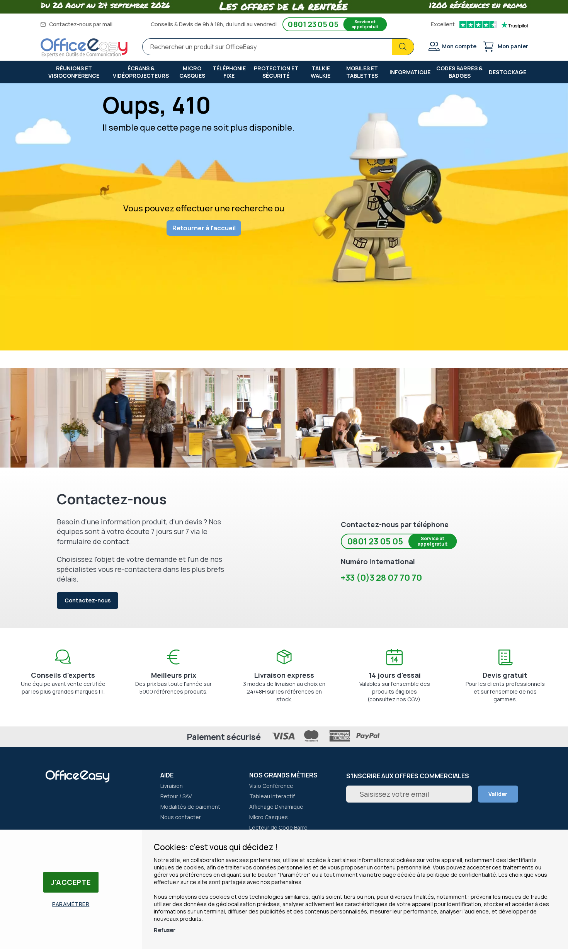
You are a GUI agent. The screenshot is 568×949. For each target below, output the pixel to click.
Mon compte (459, 46)
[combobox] (278, 46)
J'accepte (71, 882)
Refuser (164, 930)
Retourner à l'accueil (204, 228)
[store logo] (84, 48)
